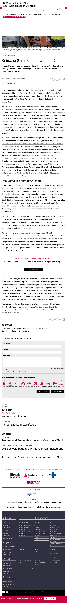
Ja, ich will (49, 599)
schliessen (4, 404)
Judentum (37, 558)
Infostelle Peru (38, 507)
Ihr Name (6, 344)
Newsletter (6, 552)
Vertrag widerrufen (31, 592)
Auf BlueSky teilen (56, 79)
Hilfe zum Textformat (57, 368)
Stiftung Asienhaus (53, 507)
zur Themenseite (33, 269)
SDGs (46, 328)
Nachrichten (7, 528)
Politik (52, 522)
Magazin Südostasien (52, 502)
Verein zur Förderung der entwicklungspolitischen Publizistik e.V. (44, 469)
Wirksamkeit (22, 535)
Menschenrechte (54, 535)
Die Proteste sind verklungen (26, 568)
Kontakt (61, 592)
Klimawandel (22, 556)
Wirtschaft (54, 549)
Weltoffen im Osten (14, 416)
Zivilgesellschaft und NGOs (32, 328)
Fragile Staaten (54, 527)
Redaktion (6, 566)
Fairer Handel (54, 554)
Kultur (36, 537)
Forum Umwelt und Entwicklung (18, 502)
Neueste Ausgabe (8, 547)
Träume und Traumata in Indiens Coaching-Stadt (32, 440)
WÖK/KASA (37, 502)
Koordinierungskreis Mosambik (18, 507)
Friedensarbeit (54, 529)
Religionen (38, 549)
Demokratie (53, 525)
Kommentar (7, 356)
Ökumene (37, 560)
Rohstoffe (53, 558)
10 (62, 383)
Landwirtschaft (23, 558)
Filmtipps (5, 536)
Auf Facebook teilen (50, 79)
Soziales (37, 522)
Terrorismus (53, 537)
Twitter (7, 592)
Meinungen (6, 522)
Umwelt (21, 549)
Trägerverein (7, 569)
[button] (9, 83)
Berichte (5, 525)
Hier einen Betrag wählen (14, 17)
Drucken (63, 79)
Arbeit (52, 552)
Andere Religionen (39, 552)
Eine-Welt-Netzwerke (10, 331)
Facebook (3, 592)
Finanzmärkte (54, 556)
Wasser (21, 562)
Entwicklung (23, 522)
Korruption (53, 531)
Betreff (5, 350)
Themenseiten (7, 539)
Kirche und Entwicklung (25, 531)
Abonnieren (6, 550)
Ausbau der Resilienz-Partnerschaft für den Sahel (33, 457)
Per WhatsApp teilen (53, 79)
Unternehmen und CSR (56, 560)
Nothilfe (21, 533)
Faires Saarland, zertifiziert (19, 424)
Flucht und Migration (40, 531)
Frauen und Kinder (39, 533)
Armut (36, 525)
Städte (36, 539)
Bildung (36, 527)
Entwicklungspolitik (24, 527)
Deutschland (24, 331)
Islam (35, 556)
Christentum (37, 554)
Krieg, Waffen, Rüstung (56, 533)
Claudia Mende (20, 79)
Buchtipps (6, 533)
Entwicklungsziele (23, 529)
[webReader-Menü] (3, 83)
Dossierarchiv (7, 582)
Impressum (54, 592)
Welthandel (53, 562)
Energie (21, 554)
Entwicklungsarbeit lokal (11, 328)
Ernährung (37, 529)
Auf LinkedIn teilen (60, 79)
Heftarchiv (6, 555)
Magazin (6, 542)
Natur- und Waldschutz (25, 560)
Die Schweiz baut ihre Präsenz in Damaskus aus (32, 449)
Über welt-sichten (8, 563)
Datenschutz (21, 592)
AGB (40, 592)
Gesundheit (37, 535)
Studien (5, 531)
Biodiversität (22, 552)
